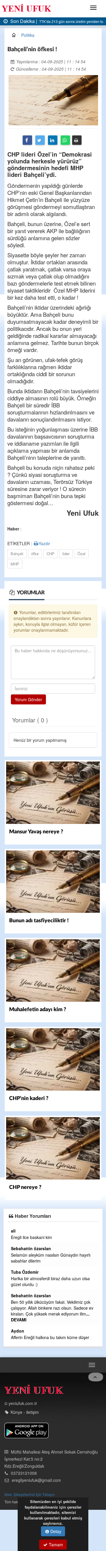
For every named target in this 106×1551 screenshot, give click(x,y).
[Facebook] (27, 140)
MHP (15, 564)
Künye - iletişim (25, 1412)
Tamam (55, 1544)
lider (65, 553)
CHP (50, 553)
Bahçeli (17, 553)
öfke (35, 553)
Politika (27, 35)
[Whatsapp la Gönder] (65, 140)
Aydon (17, 1331)
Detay (55, 1531)
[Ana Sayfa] (33, 1390)
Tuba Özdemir (25, 1272)
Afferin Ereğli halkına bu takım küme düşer (50, 1337)
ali (13, 1231)
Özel (81, 553)
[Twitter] (40, 140)
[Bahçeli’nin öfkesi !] (53, 99)
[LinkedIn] (52, 140)
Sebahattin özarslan (31, 1248)
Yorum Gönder (28, 699)
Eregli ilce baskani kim (31, 1237)
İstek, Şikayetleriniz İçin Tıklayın (29, 1494)
